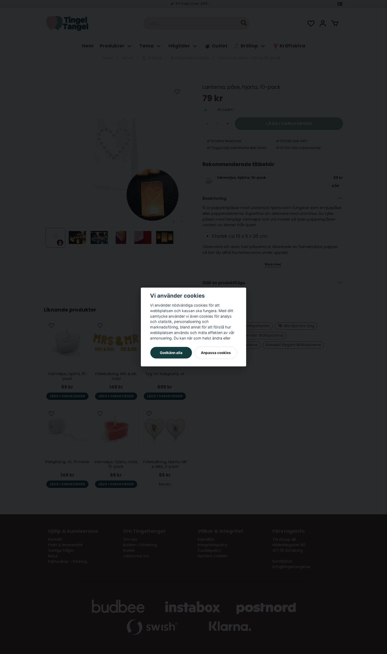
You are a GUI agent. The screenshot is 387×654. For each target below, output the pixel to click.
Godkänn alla (171, 353)
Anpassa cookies (216, 353)
